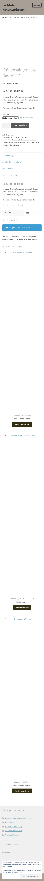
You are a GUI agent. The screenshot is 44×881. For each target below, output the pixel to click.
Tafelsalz (15, 145)
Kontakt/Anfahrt (11, 852)
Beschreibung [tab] (7, 155)
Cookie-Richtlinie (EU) (13, 830)
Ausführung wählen (22, 424)
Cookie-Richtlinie (17, 872)
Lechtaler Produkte (20, 142)
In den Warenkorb (20, 125)
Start (6, 17)
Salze (11, 17)
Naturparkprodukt (33, 142)
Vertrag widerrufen (12, 835)
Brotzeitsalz (16, 140)
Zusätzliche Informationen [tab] (12, 162)
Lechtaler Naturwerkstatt (13, 7)
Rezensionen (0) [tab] (8, 168)
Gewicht (5, 114)
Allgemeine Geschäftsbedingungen (18, 818)
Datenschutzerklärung (13, 826)
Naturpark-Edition (17, 137)
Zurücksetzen (28, 117)
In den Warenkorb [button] (22, 607)
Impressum (9, 822)
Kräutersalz (25, 140)
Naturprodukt (7, 145)
